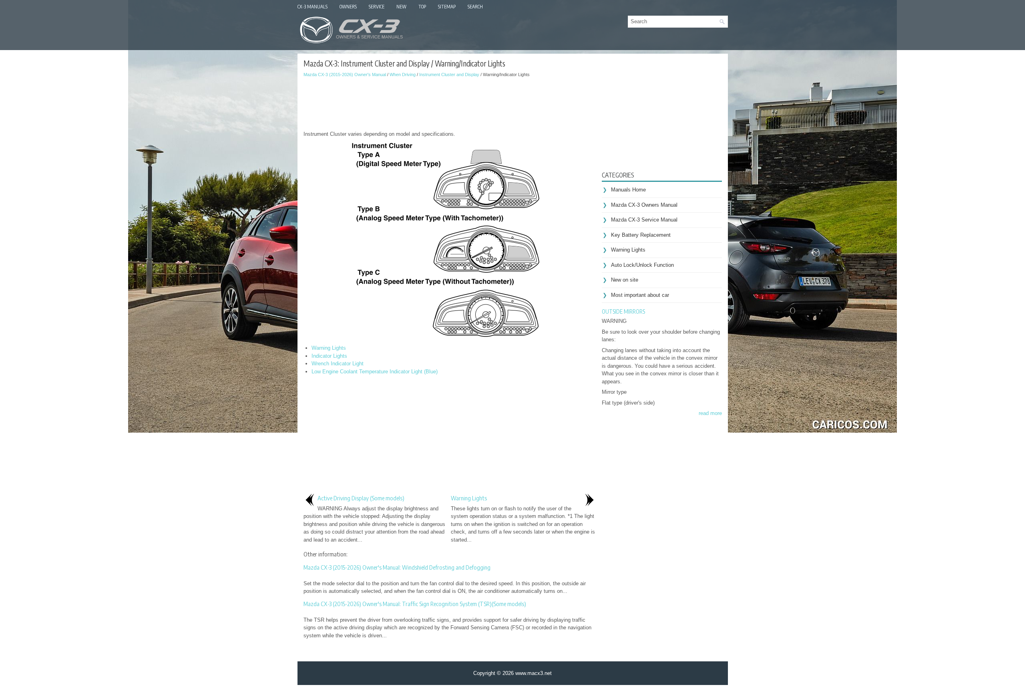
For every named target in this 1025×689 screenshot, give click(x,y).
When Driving (403, 74)
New (401, 7)
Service (376, 7)
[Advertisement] (449, 102)
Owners (348, 7)
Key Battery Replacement (641, 235)
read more (710, 413)
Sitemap (447, 7)
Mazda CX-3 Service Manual (644, 220)
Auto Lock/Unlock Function (642, 265)
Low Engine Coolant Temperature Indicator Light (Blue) (375, 372)
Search (475, 7)
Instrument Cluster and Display (449, 74)
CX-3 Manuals (312, 7)
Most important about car (640, 295)
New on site (624, 280)
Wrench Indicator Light (338, 364)
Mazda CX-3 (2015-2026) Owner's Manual (344, 74)
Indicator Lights (329, 356)
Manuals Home (628, 190)
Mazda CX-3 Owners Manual (644, 205)
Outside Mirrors (623, 311)
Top (422, 7)
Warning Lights (329, 348)
